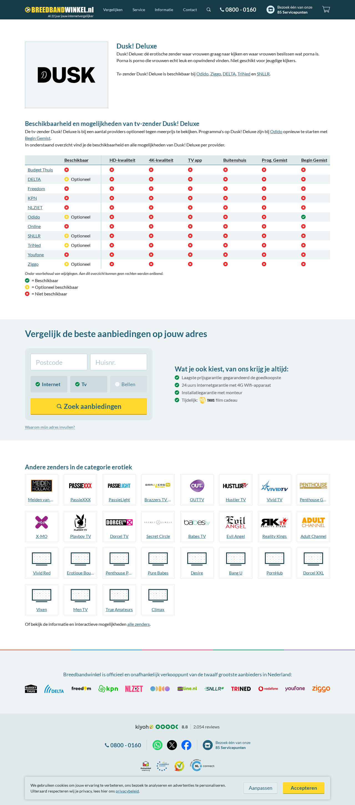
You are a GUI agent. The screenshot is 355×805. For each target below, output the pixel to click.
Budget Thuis (40, 169)
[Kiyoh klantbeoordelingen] (179, 765)
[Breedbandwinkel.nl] (59, 9)
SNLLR (263, 73)
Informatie (164, 9)
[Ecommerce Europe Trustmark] (162, 765)
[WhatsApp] (158, 745)
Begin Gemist (37, 138)
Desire (197, 572)
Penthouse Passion (119, 572)
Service (139, 9)
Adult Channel (313, 536)
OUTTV (197, 499)
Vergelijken (113, 9)
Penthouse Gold (313, 499)
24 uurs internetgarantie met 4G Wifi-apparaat (226, 385)
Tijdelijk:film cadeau (209, 399)
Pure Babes (158, 572)
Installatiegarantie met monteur (212, 392)
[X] (172, 745)
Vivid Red (41, 572)
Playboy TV (80, 536)
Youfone (36, 254)
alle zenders (138, 624)
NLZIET (35, 207)
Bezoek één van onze (294, 9)
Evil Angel (236, 536)
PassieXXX (80, 499)
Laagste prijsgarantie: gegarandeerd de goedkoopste (231, 377)
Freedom (36, 188)
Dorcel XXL (313, 572)
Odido (202, 73)
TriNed (243, 73)
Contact (190, 9)
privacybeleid (127, 791)
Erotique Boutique (80, 572)
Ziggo (215, 73)
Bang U (235, 572)
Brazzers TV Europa (158, 499)
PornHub (275, 572)
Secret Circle (158, 536)
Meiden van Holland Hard (41, 499)
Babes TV (197, 536)
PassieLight (119, 499)
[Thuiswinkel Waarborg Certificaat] (146, 765)
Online (34, 226)
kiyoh (144, 727)
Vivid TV (274, 499)
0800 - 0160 (240, 9)
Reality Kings (274, 536)
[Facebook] (186, 745)
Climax (158, 609)
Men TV (80, 609)
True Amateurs (119, 609)
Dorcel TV (119, 536)
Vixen (41, 609)
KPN (32, 198)
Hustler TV (236, 499)
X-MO (41, 536)
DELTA (229, 73)
